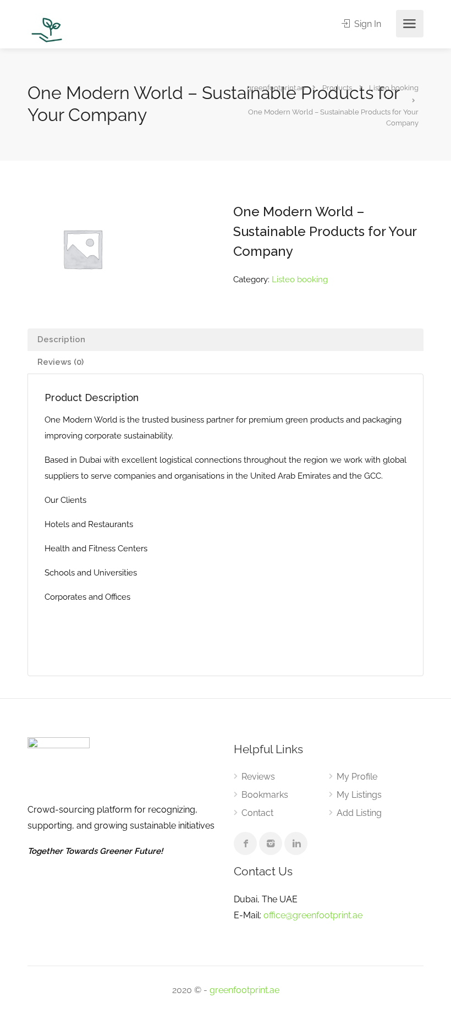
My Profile (357, 776)
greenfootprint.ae (244, 990)
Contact (257, 813)
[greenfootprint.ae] (47, 29)
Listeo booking (300, 279)
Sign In (366, 24)
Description (61, 339)
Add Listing (359, 813)
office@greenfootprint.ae (312, 915)
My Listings (359, 795)
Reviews (258, 776)
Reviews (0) (60, 362)
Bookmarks (264, 795)
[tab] (226, 339)
